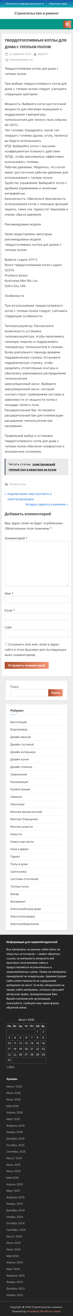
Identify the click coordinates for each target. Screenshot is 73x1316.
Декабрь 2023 (15, 1288)
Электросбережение (24, 924)
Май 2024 (12, 1255)
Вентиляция (18, 722)
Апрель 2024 (14, 1262)
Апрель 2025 (14, 1184)
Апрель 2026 (14, 1112)
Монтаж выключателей (26, 812)
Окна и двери (19, 849)
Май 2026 (12, 1106)
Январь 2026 (14, 1132)
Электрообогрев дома (25, 909)
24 (9, 1054)
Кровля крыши (20, 789)
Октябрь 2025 (15, 1145)
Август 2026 (14, 1086)
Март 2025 (13, 1190)
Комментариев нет (21, 60)
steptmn (42, 53)
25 (14, 1054)
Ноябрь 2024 (14, 1216)
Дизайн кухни (19, 759)
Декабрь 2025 (15, 1138)
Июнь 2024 (13, 1249)
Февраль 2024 (15, 1275)
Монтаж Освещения (24, 819)
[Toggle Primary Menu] (67, 24)
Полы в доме (19, 864)
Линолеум (17, 804)
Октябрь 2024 (15, 1223)
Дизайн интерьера (22, 752)
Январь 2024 (14, 1281)
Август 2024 (14, 1236)
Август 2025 (14, 1158)
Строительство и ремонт (36, 13)
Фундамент (18, 901)
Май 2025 (12, 1177)
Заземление (18, 774)
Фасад (14, 894)
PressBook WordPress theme (44, 1311)
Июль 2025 (13, 1164)
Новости (16, 834)
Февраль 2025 (15, 1197)
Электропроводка (22, 916)
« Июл (10, 1066)
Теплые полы (17, 484)
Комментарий (16, 538)
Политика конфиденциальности (25, 3)
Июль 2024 (13, 1242)
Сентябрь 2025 (16, 1151)
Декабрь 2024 (15, 1210)
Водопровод (18, 729)
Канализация (19, 782)
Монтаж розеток (21, 826)
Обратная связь (58, 3)
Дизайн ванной (20, 737)
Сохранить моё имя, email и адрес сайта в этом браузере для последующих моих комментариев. (35, 649)
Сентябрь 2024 (16, 1229)
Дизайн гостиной (22, 744)
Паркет (15, 856)
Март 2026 (13, 1119)
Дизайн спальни (21, 767)
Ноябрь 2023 (14, 1295)
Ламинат (16, 797)
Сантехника (18, 871)
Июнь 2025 (13, 1171)
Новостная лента (22, 841)
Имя (9, 593)
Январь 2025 (14, 1203)
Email (10, 610)
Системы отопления (24, 879)
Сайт (8, 627)
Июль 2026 (13, 1092)
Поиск (14, 686)
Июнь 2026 (13, 1099)
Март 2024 (13, 1268)
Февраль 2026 (15, 1125)
